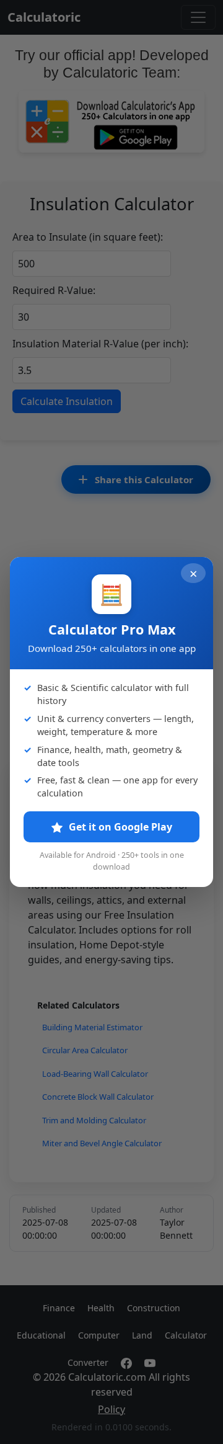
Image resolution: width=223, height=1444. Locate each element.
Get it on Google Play (119, 827)
